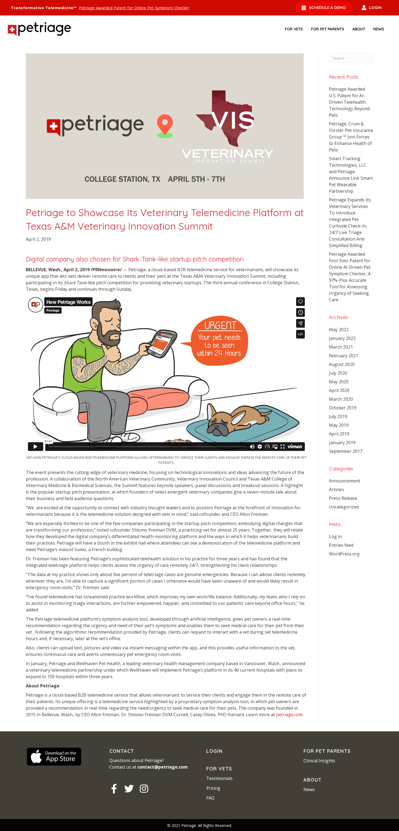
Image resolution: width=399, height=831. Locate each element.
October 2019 (342, 408)
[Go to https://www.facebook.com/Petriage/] (114, 789)
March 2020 (341, 399)
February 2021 (343, 356)
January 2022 (342, 338)
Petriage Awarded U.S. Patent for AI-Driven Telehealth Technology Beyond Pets (349, 102)
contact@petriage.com (162, 767)
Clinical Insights (319, 761)
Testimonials (219, 778)
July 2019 (338, 416)
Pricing (213, 788)
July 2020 (338, 373)
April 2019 (339, 434)
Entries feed (341, 545)
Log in (335, 536)
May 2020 (339, 382)
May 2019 (339, 425)
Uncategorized (344, 507)
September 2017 (345, 451)
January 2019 (342, 442)
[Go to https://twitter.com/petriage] (129, 789)
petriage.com (289, 715)
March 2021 (341, 347)
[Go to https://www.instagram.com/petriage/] (144, 789)
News (309, 789)
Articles (336, 489)
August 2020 (341, 364)
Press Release (343, 498)
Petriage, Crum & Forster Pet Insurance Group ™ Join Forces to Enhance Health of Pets (351, 137)
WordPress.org (344, 554)
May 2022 (339, 330)
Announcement (344, 481)
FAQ (210, 798)
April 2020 (339, 390)
